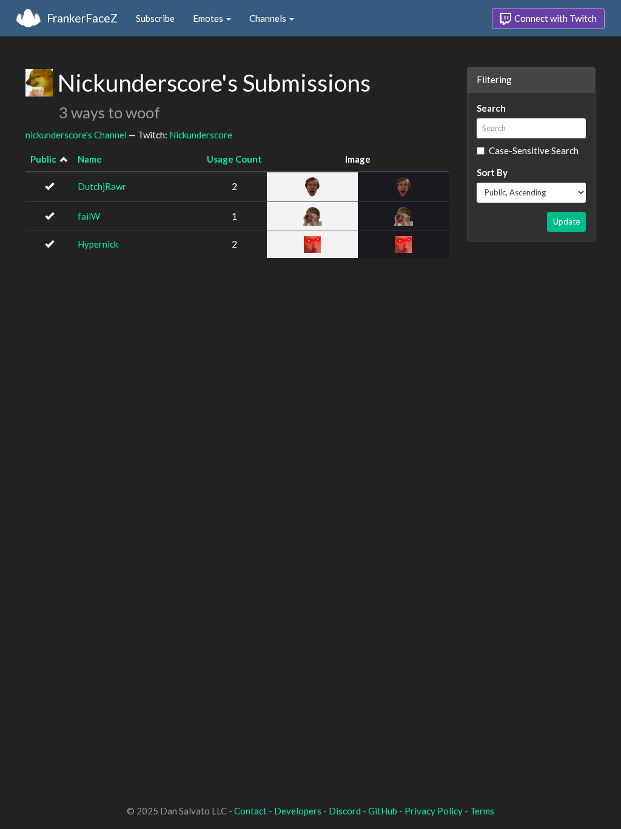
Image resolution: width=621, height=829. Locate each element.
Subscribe (155, 18)
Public (43, 159)
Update (566, 221)
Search (491, 108)
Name (90, 159)
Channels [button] (268, 18)
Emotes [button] (209, 18)
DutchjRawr (102, 186)
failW (89, 216)
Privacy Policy (433, 810)
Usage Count (234, 159)
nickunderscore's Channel (76, 134)
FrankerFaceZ (82, 18)
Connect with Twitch (554, 18)
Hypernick (98, 244)
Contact (250, 810)
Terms (482, 810)
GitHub (382, 810)
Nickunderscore (200, 134)
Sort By (492, 172)
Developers (297, 810)
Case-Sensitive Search (534, 150)
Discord (345, 810)
